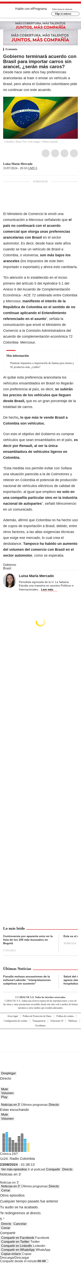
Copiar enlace (11, 1254)
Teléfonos (72, 1020)
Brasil (7, 568)
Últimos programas (34, 1104)
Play (4, 1097)
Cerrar (5, 1190)
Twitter (55, 153)
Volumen (7, 1093)
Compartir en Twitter (15, 1241)
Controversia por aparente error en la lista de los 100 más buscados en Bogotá (28, 940)
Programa (40, 8)
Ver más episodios (14, 1169)
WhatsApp (74, 153)
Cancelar (20, 1223)
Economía (11, 49)
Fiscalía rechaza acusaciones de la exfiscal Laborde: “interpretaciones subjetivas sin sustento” (27, 980)
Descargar (7, 1257)
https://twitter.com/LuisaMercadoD (35, 164)
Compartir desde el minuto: (23, 1261)
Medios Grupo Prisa (41, 1047)
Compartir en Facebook (17, 1237)
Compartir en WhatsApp (18, 1249)
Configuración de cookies (16, 1020)
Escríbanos (40, 1025)
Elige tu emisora (63, 13)
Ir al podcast (36, 1169)
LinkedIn (64, 153)
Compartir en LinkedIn (16, 1245)
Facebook (46, 153)
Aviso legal (12, 1016)
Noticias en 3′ (10, 1104)
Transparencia (38, 1020)
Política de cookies (65, 1016)
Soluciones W (56, 1020)
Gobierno (9, 564)
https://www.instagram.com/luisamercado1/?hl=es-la (40, 164)
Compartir (53, 1169)
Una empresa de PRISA (40, 1037)
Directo (54, 1104)
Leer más (47, 589)
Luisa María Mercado (17, 163)
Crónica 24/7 (9, 1153)
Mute (4, 1089)
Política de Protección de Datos (37, 1016)
